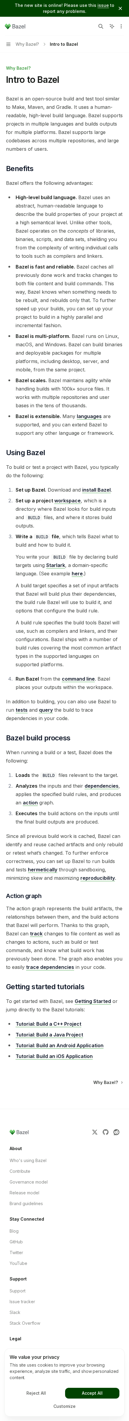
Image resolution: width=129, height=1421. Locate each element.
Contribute (20, 1171)
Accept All (92, 1393)
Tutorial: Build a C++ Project (48, 1024)
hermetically (42, 870)
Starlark (55, 565)
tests (22, 710)
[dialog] (64, 1382)
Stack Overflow (25, 1323)
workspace (67, 501)
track (36, 934)
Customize (64, 1406)
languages (89, 416)
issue (103, 5)
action (30, 803)
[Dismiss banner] (120, 8)
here (77, 574)
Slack (15, 1312)
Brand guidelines (26, 1203)
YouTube (18, 1263)
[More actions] (121, 26)
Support (18, 1290)
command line (78, 679)
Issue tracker (22, 1301)
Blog (14, 1231)
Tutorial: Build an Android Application (60, 1045)
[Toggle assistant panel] (112, 26)
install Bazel (96, 490)
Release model (24, 1192)
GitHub (16, 1241)
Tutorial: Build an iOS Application (54, 1056)
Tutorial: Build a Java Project (49, 1035)
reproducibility (97, 878)
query (46, 710)
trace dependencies (50, 967)
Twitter (16, 1252)
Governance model (29, 1181)
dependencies (101, 786)
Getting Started (93, 1001)
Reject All (36, 1393)
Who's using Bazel (28, 1160)
